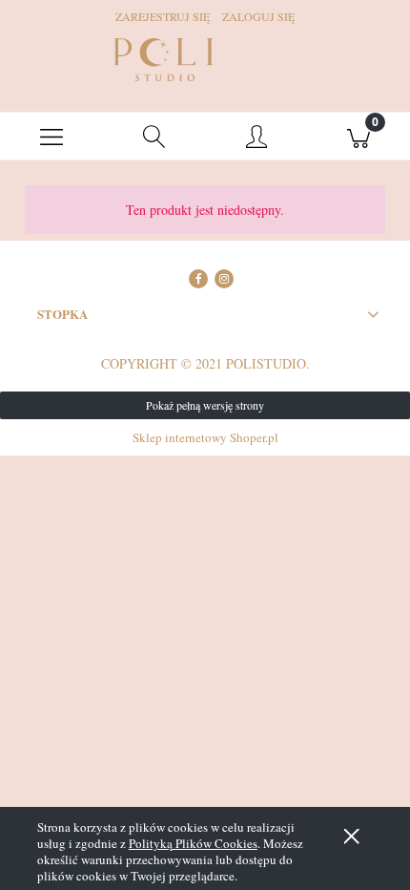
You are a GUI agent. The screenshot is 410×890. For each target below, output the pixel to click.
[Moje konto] (256, 139)
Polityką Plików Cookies (193, 843)
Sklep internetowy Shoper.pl (205, 437)
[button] (51, 136)
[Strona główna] (163, 59)
